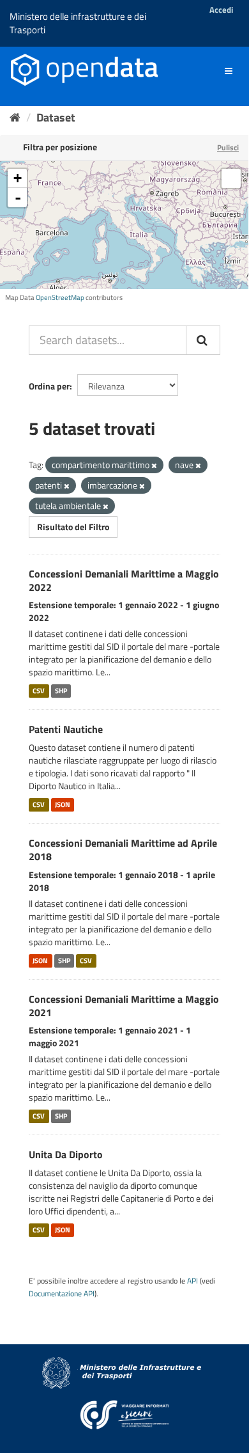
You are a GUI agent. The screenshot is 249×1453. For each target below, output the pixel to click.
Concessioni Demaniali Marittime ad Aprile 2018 (123, 849)
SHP (61, 691)
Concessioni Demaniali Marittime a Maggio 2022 (124, 580)
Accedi (221, 9)
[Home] (15, 117)
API (192, 1281)
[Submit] (203, 340)
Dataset (55, 117)
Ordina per (49, 386)
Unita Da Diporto (66, 1154)
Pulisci (228, 147)
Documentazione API (61, 1294)
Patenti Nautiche (66, 729)
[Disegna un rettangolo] (231, 178)
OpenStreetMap (60, 297)
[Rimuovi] (154, 465)
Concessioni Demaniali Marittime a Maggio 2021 (124, 1005)
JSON (62, 804)
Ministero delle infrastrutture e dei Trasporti (78, 23)
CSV (39, 691)
